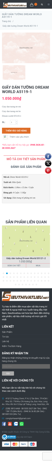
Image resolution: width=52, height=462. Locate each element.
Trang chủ (6, 21)
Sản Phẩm (7, 332)
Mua (38, 265)
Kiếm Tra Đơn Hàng (11, 346)
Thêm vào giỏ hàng (16, 130)
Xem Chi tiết (14, 265)
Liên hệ (5, 341)
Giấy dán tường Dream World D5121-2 (26, 258)
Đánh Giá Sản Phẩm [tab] (26, 167)
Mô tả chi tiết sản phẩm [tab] (26, 159)
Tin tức (5, 336)
